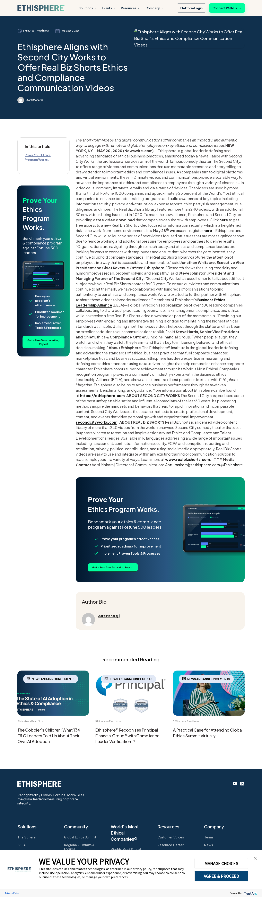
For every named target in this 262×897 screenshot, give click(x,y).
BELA (21, 845)
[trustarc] (250, 893)
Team (208, 837)
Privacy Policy (12, 893)
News (208, 845)
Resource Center (170, 845)
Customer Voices (170, 837)
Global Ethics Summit (80, 837)
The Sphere (26, 837)
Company (153, 8)
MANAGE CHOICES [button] (221, 863)
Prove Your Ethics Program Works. (38, 157)
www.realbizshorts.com (187, 459)
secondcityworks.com (96, 422)
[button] (255, 858)
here (223, 219)
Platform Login (191, 8)
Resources (128, 8)
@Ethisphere (231, 464)
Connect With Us (227, 8)
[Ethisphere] (41, 8)
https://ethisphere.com (102, 395)
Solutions (86, 8)
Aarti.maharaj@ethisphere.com (192, 464)
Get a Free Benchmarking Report (43, 342)
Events (107, 8)
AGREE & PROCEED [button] (221, 876)
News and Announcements (53, 679)
